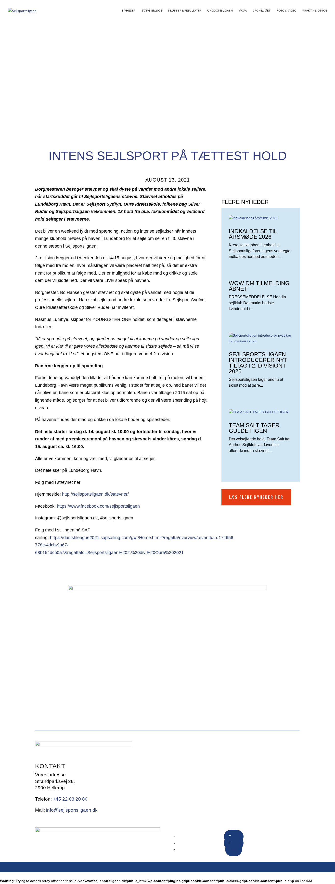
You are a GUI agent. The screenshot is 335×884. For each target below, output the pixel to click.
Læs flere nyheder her (256, 497)
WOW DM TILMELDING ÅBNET (259, 286)
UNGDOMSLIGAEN (220, 10)
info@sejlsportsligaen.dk (72, 810)
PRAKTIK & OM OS (315, 10)
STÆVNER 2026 (152, 10)
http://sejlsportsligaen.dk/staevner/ (95, 494)
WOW (243, 10)
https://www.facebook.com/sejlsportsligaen (98, 506)
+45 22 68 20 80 (70, 799)
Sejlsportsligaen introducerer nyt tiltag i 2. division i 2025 (258, 362)
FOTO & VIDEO (286, 10)
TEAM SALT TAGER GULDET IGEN (254, 428)
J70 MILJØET (262, 10)
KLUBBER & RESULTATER (184, 10)
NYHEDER (128, 10)
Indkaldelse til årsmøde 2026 (253, 234)
